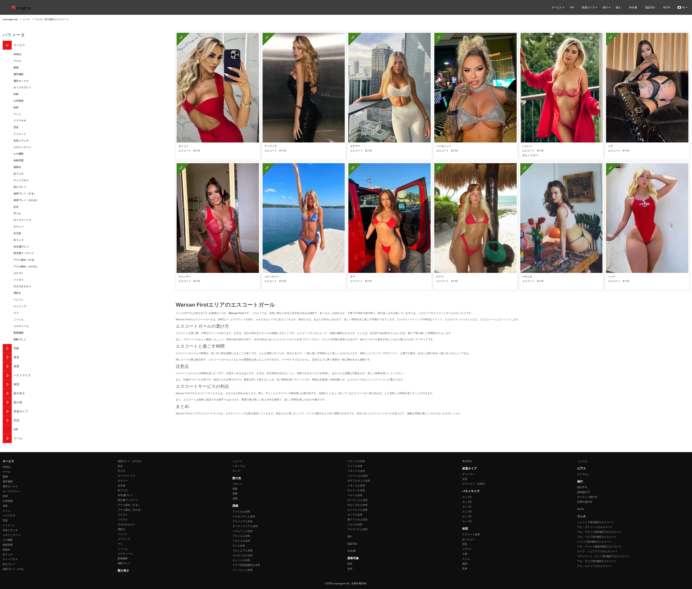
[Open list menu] (7, 348)
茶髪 (235, 488)
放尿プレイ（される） (130, 461)
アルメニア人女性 (242, 521)
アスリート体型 (471, 534)
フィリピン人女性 (242, 569)
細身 (464, 563)
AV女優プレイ (125, 495)
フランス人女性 (356, 461)
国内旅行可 (583, 492)
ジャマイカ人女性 (357, 475)
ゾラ (610, 146)
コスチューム (125, 553)
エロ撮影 (8, 539)
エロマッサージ (11, 535)
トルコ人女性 (355, 524)
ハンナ (611, 276)
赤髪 (235, 498)
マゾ (120, 543)
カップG (467, 521)
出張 (464, 479)
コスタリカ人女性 (242, 555)
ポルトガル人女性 (357, 504)
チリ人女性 (238, 545)
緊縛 (5, 476)
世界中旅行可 (584, 501)
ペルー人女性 (355, 495)
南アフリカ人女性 (357, 519)
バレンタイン (272, 276)
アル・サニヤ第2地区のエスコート (596, 561)
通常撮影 (8, 481)
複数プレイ (124, 563)
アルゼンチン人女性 (243, 516)
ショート (237, 461)
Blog (666, 7)
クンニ (6, 510)
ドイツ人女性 (355, 466)
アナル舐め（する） (129, 504)
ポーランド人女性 (357, 500)
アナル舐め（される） (130, 509)
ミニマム (582, 461)
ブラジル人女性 (241, 535)
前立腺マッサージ (128, 500)
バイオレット (443, 146)
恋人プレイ (9, 564)
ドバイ (27, 19)
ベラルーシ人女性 (242, 531)
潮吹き (121, 529)
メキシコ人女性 (356, 485)
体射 (5, 505)
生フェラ (123, 490)
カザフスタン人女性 (358, 480)
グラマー (467, 549)
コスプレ (123, 514)
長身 (464, 568)
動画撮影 (123, 558)
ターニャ (183, 146)
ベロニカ (527, 276)
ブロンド (237, 483)
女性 (349, 568)
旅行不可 (582, 487)
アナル (6, 471)
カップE (466, 516)
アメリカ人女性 (241, 511)
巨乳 (464, 544)
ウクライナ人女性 (357, 529)
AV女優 (633, 7)
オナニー (123, 480)
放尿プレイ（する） (14, 569)
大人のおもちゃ (126, 524)
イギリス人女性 (241, 540)
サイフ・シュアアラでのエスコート (597, 551)
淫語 (5, 520)
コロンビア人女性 (242, 550)
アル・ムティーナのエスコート (595, 566)
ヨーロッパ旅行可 (587, 497)
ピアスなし (583, 474)
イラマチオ (9, 515)
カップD (467, 511)
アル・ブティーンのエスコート (595, 527)
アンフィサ (270, 146)
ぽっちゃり (468, 539)
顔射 (5, 496)
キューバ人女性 (241, 560)
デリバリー (468, 474)
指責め (6, 549)
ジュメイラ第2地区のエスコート (595, 522)
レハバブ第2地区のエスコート (594, 541)
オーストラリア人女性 (245, 526)
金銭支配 (8, 544)
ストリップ (124, 538)
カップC (467, 506)
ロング (236, 470)
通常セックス (10, 486)
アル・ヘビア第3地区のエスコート (596, 536)
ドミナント (9, 525)
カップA (466, 497)
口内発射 (8, 500)
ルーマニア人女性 (357, 509)
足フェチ (8, 554)
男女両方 (467, 461)
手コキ (121, 470)
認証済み (650, 7)
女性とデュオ (10, 530)
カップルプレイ (11, 491)
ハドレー (527, 146)
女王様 (121, 485)
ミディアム (238, 466)
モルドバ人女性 (356, 490)
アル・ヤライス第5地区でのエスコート (599, 531)
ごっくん (123, 548)
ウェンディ (184, 276)
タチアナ (355, 146)
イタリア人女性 (356, 470)
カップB (466, 501)
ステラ (440, 276)
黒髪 (235, 493)
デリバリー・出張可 (473, 483)
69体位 (7, 466)
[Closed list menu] (7, 45)
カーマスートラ (126, 475)
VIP (572, 7)
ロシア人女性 (355, 514)
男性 (349, 563)
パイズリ (123, 519)
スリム (466, 558)
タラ (352, 276)
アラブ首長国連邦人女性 (246, 565)
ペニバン (123, 534)
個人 (618, 7)
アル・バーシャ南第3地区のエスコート (599, 546)
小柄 (464, 553)
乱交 (120, 466)
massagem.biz (11, 19)
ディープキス (10, 559)
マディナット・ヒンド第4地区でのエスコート (603, 556)
